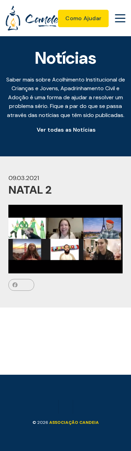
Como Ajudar (83, 18)
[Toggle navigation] (120, 18)
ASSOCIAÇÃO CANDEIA (74, 422)
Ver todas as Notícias (66, 129)
